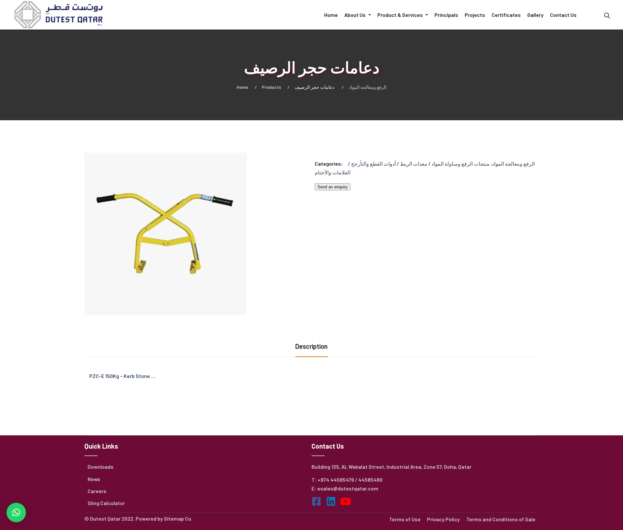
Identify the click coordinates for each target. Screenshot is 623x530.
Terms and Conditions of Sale (500, 519)
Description (311, 346)
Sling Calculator (106, 503)
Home (242, 87)
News (94, 479)
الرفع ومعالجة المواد (367, 87)
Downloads (101, 467)
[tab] (311, 347)
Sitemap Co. (178, 518)
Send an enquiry (332, 186)
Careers (97, 491)
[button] (16, 512)
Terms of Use (405, 519)
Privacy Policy (443, 519)
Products (271, 87)
